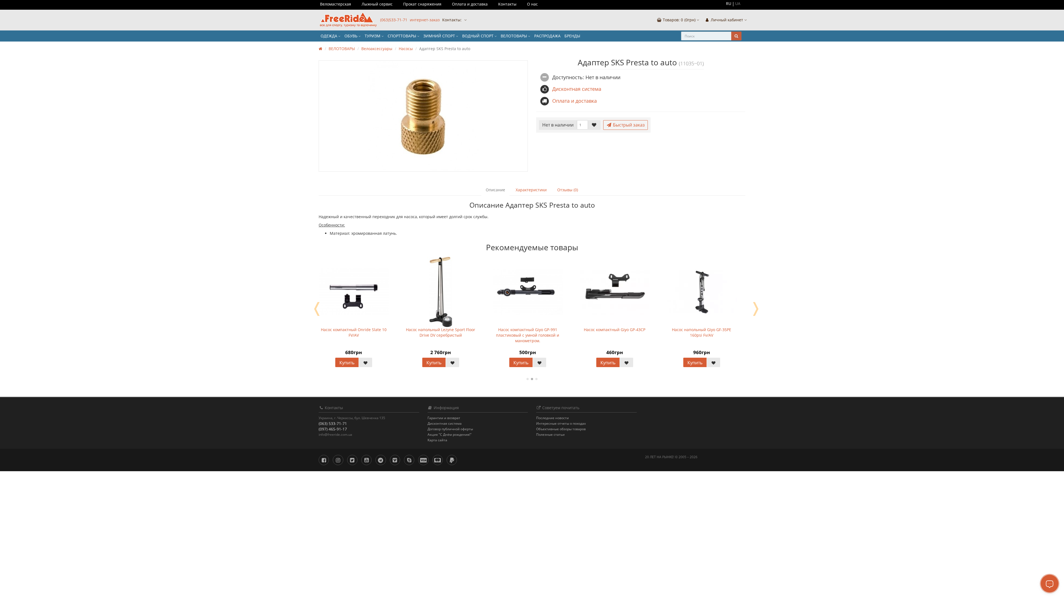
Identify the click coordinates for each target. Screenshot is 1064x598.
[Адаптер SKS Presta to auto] (423, 116)
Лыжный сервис (377, 4)
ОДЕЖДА (329, 35)
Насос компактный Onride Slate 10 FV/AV (354, 332)
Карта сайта (437, 440)
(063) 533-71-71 (333, 423)
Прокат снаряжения (422, 4)
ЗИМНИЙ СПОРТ (439, 35)
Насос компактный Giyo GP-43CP (614, 329)
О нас (532, 4)
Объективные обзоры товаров (561, 429)
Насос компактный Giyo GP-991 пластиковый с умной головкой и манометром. (527, 335)
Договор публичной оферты (450, 429)
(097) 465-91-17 (333, 429)
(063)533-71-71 (393, 19)
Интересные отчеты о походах (561, 423)
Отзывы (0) (567, 189)
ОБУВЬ (351, 35)
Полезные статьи (550, 434)
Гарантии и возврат (444, 418)
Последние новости (552, 418)
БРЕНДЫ (572, 35)
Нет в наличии (558, 125)
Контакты (507, 4)
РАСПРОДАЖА (547, 35)
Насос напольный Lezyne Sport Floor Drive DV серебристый (440, 332)
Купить (346, 363)
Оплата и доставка (470, 4)
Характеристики (531, 189)
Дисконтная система (445, 423)
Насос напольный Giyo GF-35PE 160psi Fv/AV (701, 332)
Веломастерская (335, 4)
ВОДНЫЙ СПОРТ (478, 35)
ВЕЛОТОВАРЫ (514, 35)
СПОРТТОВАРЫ (402, 35)
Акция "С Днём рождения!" (450, 434)
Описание (495, 189)
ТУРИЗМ (373, 35)
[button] (678, 20)
